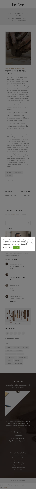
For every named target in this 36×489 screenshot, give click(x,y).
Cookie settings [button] (7, 247)
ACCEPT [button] (16, 247)
